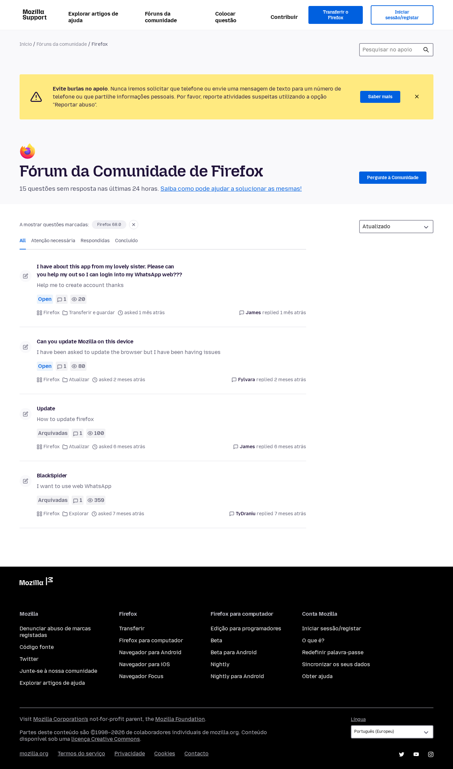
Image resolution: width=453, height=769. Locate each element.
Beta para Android (234, 652)
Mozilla (36, 582)
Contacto (196, 753)
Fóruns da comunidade (161, 17)
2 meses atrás (290, 380)
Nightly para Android (237, 676)
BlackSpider (52, 475)
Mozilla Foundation (180, 719)
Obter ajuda (317, 676)
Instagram (430, 754)
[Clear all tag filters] (133, 224)
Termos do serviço (81, 753)
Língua (358, 719)
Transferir (132, 628)
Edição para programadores (246, 628)
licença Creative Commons (105, 739)
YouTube (416, 754)
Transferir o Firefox (335, 15)
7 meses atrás (290, 514)
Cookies (164, 753)
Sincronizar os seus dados (336, 664)
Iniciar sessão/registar (402, 15)
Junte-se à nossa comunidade (58, 671)
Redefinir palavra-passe (332, 652)
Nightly (220, 664)
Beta (216, 640)
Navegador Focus (141, 676)
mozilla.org (34, 753)
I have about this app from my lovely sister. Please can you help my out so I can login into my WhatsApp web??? (109, 270)
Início (26, 44)
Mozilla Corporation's (60, 719)
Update (46, 408)
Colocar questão (225, 17)
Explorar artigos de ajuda (93, 17)
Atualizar (79, 380)
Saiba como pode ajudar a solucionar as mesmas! (231, 188)
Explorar (79, 514)
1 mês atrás (293, 312)
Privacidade (129, 753)
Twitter (29, 659)
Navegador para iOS (144, 664)
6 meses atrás (290, 447)
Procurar (426, 49)
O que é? (313, 640)
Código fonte (37, 647)
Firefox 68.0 (109, 224)
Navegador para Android (150, 652)
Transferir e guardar (92, 312)
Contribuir (284, 17)
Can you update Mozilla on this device (85, 341)
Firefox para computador (151, 640)
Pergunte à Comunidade (393, 177)
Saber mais (380, 97)
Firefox (51, 312)
